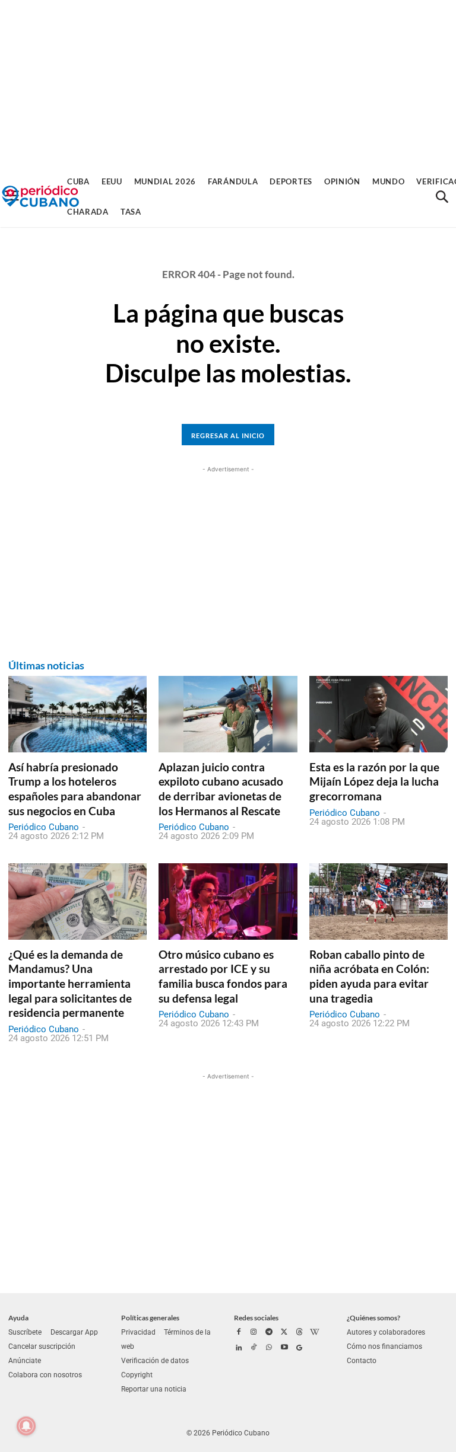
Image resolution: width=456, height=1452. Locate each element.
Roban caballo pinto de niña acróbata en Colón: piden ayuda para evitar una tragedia (369, 976)
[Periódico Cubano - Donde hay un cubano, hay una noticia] (40, 197)
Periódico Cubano (43, 827)
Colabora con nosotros (45, 1375)
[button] (441, 196)
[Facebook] (238, 1333)
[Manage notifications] (26, 1425)
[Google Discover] (299, 1348)
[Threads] (299, 1333)
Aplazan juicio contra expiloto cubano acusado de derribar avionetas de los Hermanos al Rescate (221, 789)
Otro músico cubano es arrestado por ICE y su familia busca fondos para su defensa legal (223, 976)
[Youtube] (284, 1348)
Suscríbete (25, 1332)
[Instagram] (254, 1333)
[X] (284, 1333)
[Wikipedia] (314, 1333)
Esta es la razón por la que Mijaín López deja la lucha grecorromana (374, 781)
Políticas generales (150, 1317)
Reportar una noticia (153, 1389)
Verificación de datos (155, 1361)
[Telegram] (269, 1333)
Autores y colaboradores (386, 1332)
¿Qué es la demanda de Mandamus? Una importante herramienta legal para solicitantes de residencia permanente (70, 983)
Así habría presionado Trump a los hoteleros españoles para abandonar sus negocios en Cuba (74, 789)
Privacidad (138, 1332)
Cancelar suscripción (41, 1346)
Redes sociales (256, 1317)
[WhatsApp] (269, 1348)
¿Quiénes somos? (373, 1317)
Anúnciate (24, 1361)
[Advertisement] (228, 83)
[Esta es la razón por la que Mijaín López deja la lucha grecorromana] (378, 714)
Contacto (361, 1361)
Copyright (137, 1375)
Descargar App (74, 1332)
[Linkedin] (238, 1348)
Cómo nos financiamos (384, 1346)
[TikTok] (254, 1348)
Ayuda (18, 1317)
